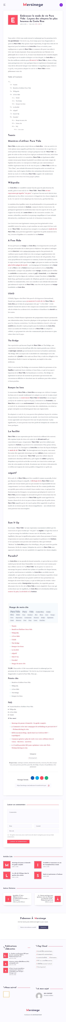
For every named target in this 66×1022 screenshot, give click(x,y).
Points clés (19, 123)
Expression (19, 617)
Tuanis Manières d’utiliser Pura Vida (21, 707)
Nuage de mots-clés (21, 120)
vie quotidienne (48, 765)
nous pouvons (17, 765)
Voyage (53, 615)
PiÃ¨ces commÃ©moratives (44, 960)
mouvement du (33, 398)
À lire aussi (21, 129)
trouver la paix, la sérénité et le (22, 592)
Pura (25, 612)
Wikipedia (16, 91)
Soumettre (43, 927)
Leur (46, 615)
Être (36, 615)
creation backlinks (42, 957)
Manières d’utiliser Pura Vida (22, 88)
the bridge (36, 765)
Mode (18, 615)
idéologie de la (40, 481)
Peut (25, 620)
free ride (49, 763)
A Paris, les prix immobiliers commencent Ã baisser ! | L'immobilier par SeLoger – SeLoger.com (16, 971)
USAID (18, 98)
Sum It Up (16, 114)
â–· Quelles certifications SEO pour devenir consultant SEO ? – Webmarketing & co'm (19, 955)
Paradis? (15, 117)
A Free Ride (16, 94)
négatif (15, 110)
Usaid (12, 620)
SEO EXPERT (48, 993)
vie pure (41, 765)
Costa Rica (40, 612)
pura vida (29, 765)
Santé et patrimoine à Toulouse (52, 874)
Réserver (18, 620)
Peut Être (42, 620)
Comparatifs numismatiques (44, 954)
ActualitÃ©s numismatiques (44, 951)
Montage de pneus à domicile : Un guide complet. (29, 723)
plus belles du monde (18, 265)
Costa (48, 612)
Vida (31, 612)
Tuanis (15, 85)
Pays (30, 620)
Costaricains (28, 617)
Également (50, 617)
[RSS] (33, 933)
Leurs (35, 620)
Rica (12, 615)
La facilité (16, 107)
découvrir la (37, 60)
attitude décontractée (35, 763)
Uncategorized (41, 967)
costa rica (43, 763)
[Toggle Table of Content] (9, 82)
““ (18, 450)
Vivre (11, 617)
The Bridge (19, 101)
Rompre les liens (20, 104)
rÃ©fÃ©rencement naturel (44, 963)
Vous (23, 615)
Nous (41, 615)
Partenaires (53, 957)
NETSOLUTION (37, 1015)
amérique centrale (23, 763)
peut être (24, 765)
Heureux (36, 617)
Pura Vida (15, 611)
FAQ (17, 126)
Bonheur (30, 615)
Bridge (43, 617)
